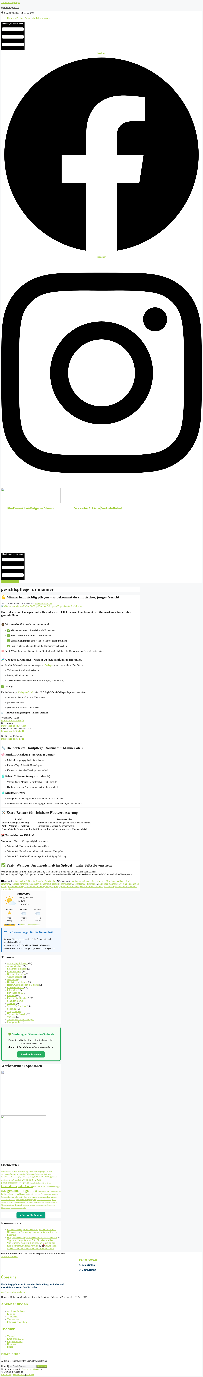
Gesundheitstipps (39, 1186)
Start (10, 508)
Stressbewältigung (51, 1202)
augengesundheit (7, 1174)
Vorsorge (11, 1017)
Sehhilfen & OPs (15, 1001)
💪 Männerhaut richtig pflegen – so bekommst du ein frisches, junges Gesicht (60, 597)
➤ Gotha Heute (87, 1270)
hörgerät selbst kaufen (15, 1197)
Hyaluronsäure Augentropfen (31, 1194)
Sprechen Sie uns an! (30, 1054)
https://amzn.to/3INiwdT (12, 731)
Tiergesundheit (14, 1011)
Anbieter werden (9, 1256)
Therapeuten (13, 1319)
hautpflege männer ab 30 (110, 884)
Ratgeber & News (42, 508)
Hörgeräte (47, 1194)
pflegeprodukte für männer (66, 886)
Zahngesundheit (14, 1022)
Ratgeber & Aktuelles (46, 881)
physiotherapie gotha (21, 1202)
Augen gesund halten (45, 1171)
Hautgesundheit (55, 1191)
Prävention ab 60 (15, 993)
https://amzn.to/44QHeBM (13, 725)
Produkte (106, 508)
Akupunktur (5, 1171)
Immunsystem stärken (41, 1197)
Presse (10, 1346)
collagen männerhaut (41, 884)
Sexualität (11, 1009)
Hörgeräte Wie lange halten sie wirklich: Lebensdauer (32, 1237)
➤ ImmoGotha (87, 1265)
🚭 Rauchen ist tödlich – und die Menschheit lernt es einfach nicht (31, 1247)
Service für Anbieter (87, 508)
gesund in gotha (21, 1190)
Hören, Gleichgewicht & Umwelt (22, 984)
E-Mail (4, 1366)
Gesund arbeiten (14, 976)
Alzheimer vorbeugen (17, 1171)
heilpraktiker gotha (10, 1194)
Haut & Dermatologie (17, 982)
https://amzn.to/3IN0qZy (12, 720)
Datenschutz (31, 18)
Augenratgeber (14, 966)
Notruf (117, 508)
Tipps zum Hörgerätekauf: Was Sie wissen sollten (30, 1240)
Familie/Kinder (14, 971)
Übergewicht (5, 1208)
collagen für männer (20, 884)
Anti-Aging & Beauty (24, 881)
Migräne (54, 1197)
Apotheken (12, 1316)
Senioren (11, 1003)
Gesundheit (12, 979)
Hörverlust (27, 1197)
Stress (42, 1202)
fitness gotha (27, 1177)
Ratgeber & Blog (15, 1341)
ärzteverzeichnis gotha (18, 1208)
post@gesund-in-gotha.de (13, 1292)
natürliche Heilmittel (8, 1200)
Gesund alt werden (16, 974)
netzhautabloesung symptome (26, 1200)
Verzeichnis (22, 508)
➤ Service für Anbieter (30, 1215)
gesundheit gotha (31, 1179)
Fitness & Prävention (17, 1322)
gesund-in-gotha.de (10, 7)
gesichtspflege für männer (85, 884)
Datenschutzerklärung (30, 1369)
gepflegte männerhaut (62, 884)
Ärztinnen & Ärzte (16, 1311)
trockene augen (28, 1205)
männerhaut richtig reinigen (40, 886)
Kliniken (11, 1314)
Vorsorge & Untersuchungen (20, 1019)
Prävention (12, 990)
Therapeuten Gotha (7, 1205)
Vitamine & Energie (16, 1014)
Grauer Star (45, 1191)
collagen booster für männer (103, 881)
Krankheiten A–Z (15, 987)
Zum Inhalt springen (10, 2)
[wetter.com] (9, 925)
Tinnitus (18, 1205)
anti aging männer (80, 881)
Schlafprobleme (34, 1202)
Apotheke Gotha (31, 1171)
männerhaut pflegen (17, 886)
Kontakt (20, 18)
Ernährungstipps (17, 1177)
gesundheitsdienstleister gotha (40, 1183)
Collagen (49, 665)
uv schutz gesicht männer (115, 886)
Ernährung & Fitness (17, 968)
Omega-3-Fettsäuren (44, 1200)
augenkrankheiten (20, 1174)
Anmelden (42, 1366)
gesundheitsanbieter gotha (15, 1182)
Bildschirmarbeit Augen (34, 1174)
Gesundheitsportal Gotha (17, 1186)
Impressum (44, 18)
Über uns (11, 18)
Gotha (38, 1191)
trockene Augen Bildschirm (45, 1205)
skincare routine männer (91, 886)
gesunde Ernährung (41, 1176)
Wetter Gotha (23, 893)
